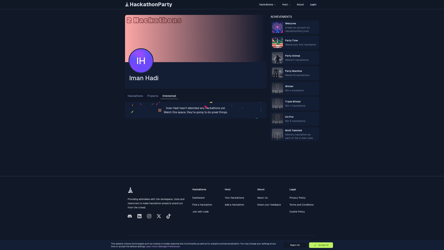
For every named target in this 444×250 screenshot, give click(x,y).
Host (285, 4)
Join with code (200, 211)
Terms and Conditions (301, 204)
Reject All (295, 245)
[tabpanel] (195, 110)
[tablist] (152, 96)
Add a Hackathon (234, 204)
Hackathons (266, 4)
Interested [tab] (169, 96)
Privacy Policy (297, 197)
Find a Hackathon (202, 204)
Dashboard (198, 197)
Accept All (323, 245)
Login (313, 4)
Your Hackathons (234, 197)
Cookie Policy (297, 211)
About (300, 4)
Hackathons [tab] (135, 96)
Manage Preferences (169, 246)
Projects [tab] (152, 96)
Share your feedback (269, 204)
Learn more (151, 246)
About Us (262, 197)
